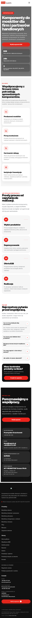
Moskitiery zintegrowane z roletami (11, 519)
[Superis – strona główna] (16, 489)
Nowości (4, 547)
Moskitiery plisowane (7, 516)
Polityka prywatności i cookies (10, 570)
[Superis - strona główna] (6, 3)
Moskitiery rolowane (7, 521)
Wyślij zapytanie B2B (16, 44)
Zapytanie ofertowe (7, 530)
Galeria (3, 550)
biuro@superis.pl (10, 443)
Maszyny (4, 527)
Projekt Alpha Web (12, 615)
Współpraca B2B (6, 542)
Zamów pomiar (5, 545)
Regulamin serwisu (7, 568)
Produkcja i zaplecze (7, 553)
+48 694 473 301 (10, 445)
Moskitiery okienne (7, 510)
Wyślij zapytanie (16, 419)
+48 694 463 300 (8, 435)
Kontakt (4, 559)
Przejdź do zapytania (16, 378)
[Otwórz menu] (29, 2)
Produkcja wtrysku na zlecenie (10, 556)
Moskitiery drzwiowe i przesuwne (10, 513)
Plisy (3, 524)
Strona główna (5, 539)
